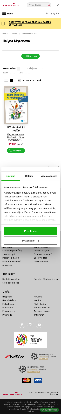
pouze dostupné (32, 80)
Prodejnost (32, 68)
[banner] (17, 4)
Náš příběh (7, 296)
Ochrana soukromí (43, 254)
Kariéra (37, 300)
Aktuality (38, 296)
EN (58, 4)
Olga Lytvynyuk (15, 139)
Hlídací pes (31, 56)
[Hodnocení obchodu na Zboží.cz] (15, 355)
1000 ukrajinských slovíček (16, 129)
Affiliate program (42, 250)
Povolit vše (30, 231)
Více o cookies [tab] (49, 176)
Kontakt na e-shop (11, 279)
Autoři (14, 33)
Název (5, 72)
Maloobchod (8, 303)
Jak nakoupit (8, 254)
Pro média (7, 314)
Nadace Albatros (42, 307)
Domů (5, 33)
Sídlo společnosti (10, 282)
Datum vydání (9, 68)
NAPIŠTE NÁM (51, 409)
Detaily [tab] (29, 176)
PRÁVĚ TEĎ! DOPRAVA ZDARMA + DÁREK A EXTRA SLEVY (30, 23)
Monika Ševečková (15, 137)
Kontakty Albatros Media (46, 279)
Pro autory (7, 307)
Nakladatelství (9, 300)
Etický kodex (40, 303)
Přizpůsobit (28, 240)
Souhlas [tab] (10, 176)
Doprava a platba (10, 257)
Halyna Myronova (15, 134)
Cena (21, 72)
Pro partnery (8, 311)
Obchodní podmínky (12, 250)
